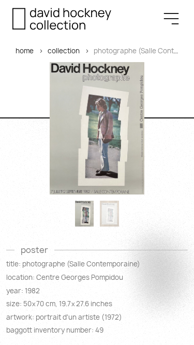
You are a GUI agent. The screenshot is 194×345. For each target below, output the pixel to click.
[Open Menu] (171, 18)
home (25, 50)
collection (64, 50)
